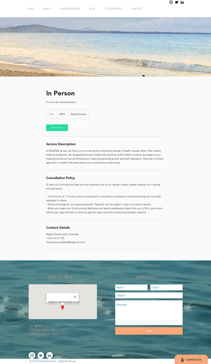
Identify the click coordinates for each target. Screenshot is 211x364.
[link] (57, 127)
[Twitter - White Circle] (40, 355)
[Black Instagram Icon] (171, 2)
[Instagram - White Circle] (32, 355)
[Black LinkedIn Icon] (182, 2)
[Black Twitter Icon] (176, 2)
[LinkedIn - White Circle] (49, 355)
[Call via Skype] (179, 9)
